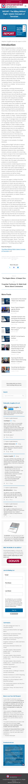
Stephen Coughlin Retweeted (11, 418)
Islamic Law (9, 256)
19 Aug (13, 420)
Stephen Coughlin (7, 258)
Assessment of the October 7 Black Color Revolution (18, 300)
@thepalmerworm (16, 509)
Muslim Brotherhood (20, 256)
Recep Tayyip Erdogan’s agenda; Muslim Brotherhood (17, 309)
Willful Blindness (14, 258)
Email (6, 574)
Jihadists (13, 256)
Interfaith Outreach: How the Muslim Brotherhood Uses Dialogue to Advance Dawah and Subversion (18, 319)
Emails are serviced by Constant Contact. (13, 605)
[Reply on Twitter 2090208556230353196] (4, 500)
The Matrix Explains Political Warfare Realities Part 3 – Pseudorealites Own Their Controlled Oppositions (13, 662)
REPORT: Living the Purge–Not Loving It (18, 328)
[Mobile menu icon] (25, 6)
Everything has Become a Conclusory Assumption (18, 368)
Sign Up (14, 610)
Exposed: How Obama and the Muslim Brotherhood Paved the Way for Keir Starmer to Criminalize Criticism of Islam (18, 348)
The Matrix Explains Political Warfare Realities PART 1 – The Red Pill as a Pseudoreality (12, 651)
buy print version (19, 540)
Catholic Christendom (9, 444)
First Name (8, 582)
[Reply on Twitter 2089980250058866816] (4, 452)
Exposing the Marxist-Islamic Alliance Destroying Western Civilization (18, 359)
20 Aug (17, 456)
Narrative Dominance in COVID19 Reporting (14, 674)
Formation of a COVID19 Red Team (12, 677)
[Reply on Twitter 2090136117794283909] (4, 437)
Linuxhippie (7, 420)
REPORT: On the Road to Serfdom (18, 337)
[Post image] (5, 301)
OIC (2, 258)
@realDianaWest (8, 490)
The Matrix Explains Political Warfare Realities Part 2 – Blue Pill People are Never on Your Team (13, 657)
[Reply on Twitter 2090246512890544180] (4, 483)
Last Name (8, 591)
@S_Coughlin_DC (8, 509)
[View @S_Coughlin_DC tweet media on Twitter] (16, 497)
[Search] (20, 1)
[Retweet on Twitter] (4, 418)
